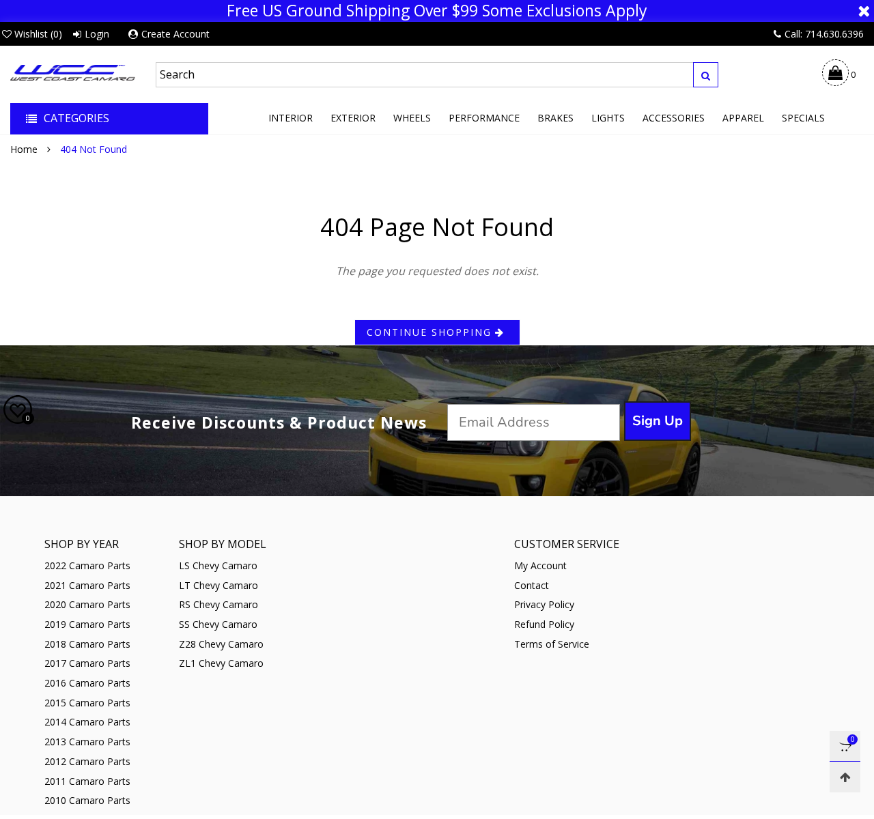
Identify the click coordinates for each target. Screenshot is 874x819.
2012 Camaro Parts (87, 761)
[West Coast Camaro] (72, 72)
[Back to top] (845, 777)
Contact (531, 585)
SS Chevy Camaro (218, 624)
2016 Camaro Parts (87, 682)
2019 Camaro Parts (87, 624)
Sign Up (657, 421)
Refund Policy (544, 624)
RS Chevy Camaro (218, 604)
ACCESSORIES (674, 117)
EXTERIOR (353, 117)
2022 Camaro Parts (87, 565)
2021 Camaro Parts (87, 585)
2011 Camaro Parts (87, 781)
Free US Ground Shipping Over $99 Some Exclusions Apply (437, 10)
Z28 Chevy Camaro (221, 643)
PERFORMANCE (484, 117)
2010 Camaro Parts (87, 800)
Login (97, 33)
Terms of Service (551, 643)
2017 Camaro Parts (87, 663)
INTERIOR (290, 117)
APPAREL (743, 117)
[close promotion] (864, 11)
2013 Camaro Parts (87, 741)
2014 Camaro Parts (87, 721)
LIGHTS (608, 117)
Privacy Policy (544, 604)
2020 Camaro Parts (87, 604)
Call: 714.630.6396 (824, 33)
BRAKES (555, 117)
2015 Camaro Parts (87, 702)
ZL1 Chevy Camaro (221, 663)
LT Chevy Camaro (218, 585)
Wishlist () (38, 33)
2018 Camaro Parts (87, 643)
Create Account (175, 33)
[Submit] (705, 74)
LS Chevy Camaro (218, 565)
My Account (540, 565)
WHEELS (412, 117)
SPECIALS (803, 117)
